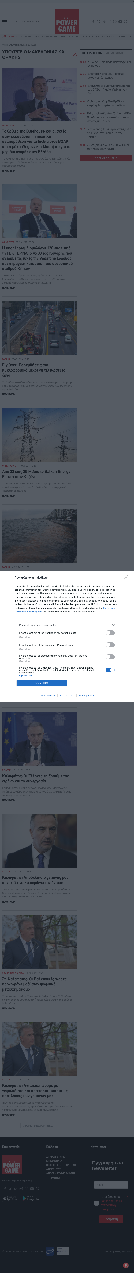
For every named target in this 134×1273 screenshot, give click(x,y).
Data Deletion (47, 695)
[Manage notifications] (126, 1265)
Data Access (67, 695)
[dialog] (67, 636)
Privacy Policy (86, 695)
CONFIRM (41, 683)
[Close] (127, 578)
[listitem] (67, 625)
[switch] (110, 632)
